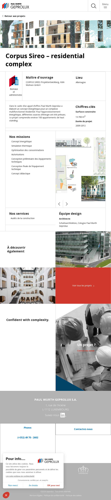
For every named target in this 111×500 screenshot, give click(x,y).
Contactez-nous (85, 350)
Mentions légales (36, 495)
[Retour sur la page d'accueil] (13, 6)
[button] (59, 204)
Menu (105, 4)
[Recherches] (93, 6)
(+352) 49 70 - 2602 (27, 437)
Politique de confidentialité (54, 495)
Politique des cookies (74, 495)
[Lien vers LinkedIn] (63, 415)
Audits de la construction (23, 218)
